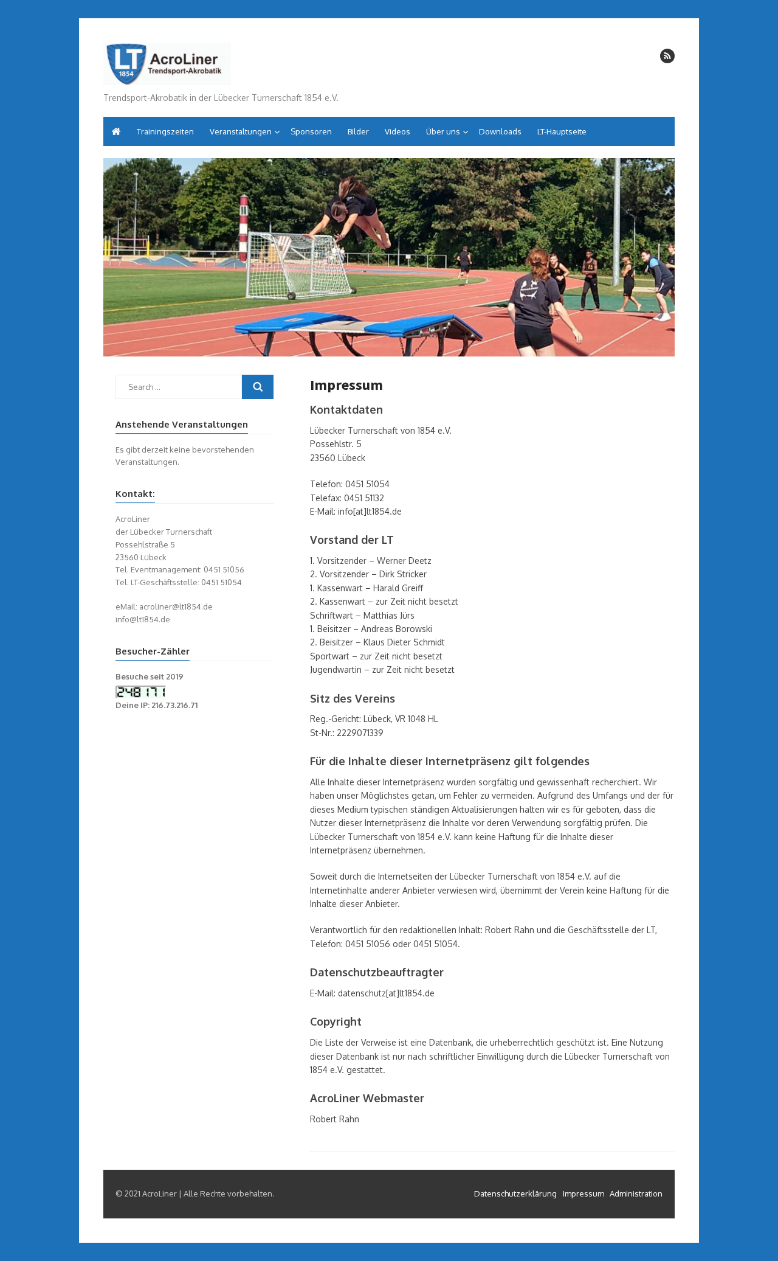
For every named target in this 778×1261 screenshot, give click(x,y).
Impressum (583, 1193)
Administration (636, 1193)
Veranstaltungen (241, 131)
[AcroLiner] (167, 62)
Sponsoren (311, 131)
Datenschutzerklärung (515, 1193)
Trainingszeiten (165, 131)
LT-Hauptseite (562, 131)
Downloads (500, 131)
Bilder (358, 131)
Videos (397, 131)
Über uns (443, 131)
